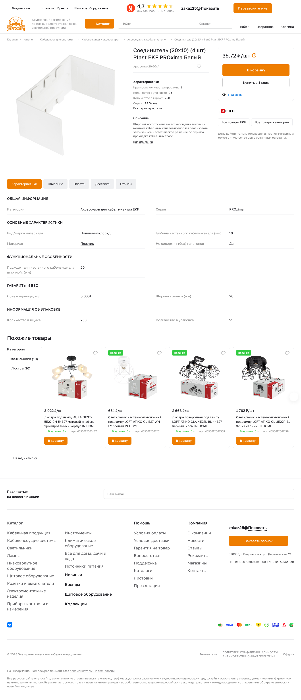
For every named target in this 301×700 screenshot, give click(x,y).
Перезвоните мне (252, 8)
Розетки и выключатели (30, 583)
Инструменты (78, 532)
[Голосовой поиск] (219, 23)
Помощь (142, 522)
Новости (195, 540)
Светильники (24, 359)
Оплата (79, 184)
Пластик (87, 243)
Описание (55, 184)
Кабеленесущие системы (31, 540)
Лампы (13, 555)
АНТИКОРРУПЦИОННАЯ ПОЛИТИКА (248, 656)
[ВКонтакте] (10, 625)
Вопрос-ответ (147, 555)
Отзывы (126, 184)
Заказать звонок (259, 541)
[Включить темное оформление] (281, 8)
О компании (199, 532)
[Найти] (227, 24)
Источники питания (84, 566)
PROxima (151, 103)
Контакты (196, 570)
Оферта (288, 654)
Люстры (21, 368)
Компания (197, 522)
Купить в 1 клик (256, 82)
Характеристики (24, 184)
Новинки (73, 574)
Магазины (197, 562)
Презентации (147, 585)
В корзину (256, 70)
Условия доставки (152, 540)
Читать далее (24, 686)
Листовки (143, 578)
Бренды (72, 584)
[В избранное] (199, 66)
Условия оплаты (150, 532)
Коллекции (76, 603)
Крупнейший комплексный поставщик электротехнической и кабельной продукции (54, 23)
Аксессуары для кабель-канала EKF (110, 209)
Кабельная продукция (28, 532)
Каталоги (143, 570)
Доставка (102, 184)
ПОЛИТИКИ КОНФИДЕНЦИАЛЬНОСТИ (250, 652)
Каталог (15, 522)
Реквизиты (197, 555)
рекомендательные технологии (92, 671)
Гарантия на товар (152, 547)
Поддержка (145, 562)
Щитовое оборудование (30, 575)
